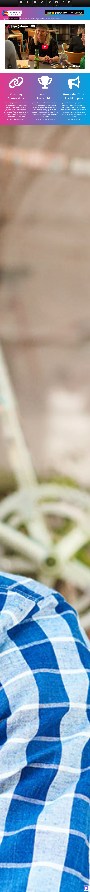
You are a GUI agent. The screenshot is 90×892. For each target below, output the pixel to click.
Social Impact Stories (53, 19)
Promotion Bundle (80, 105)
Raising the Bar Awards (27, 19)
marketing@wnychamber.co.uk (16, 116)
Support (5, 19)
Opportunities (40, 19)
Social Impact (13, 19)
